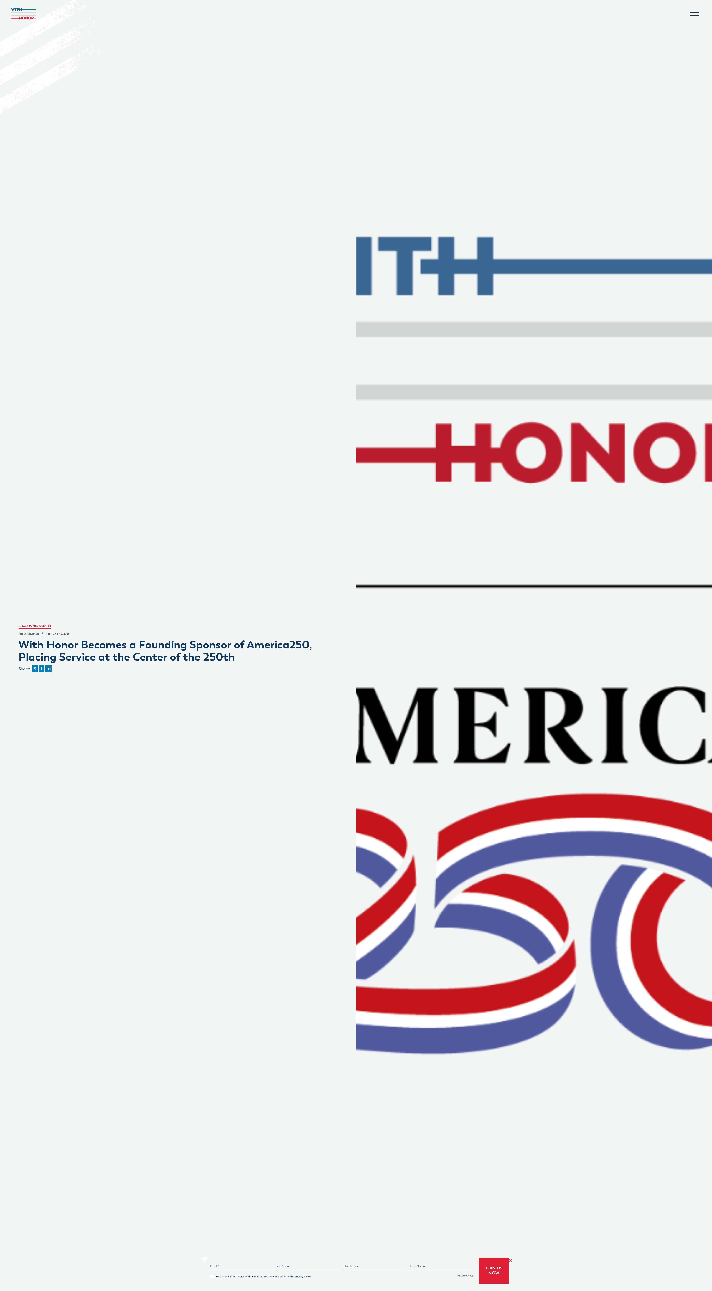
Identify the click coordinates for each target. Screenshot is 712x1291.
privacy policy (303, 1276)
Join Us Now (493, 1271)
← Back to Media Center (35, 625)
